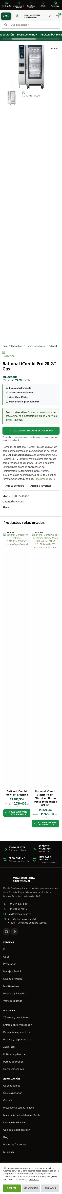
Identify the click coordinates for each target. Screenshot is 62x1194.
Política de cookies (13, 1061)
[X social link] (16, 507)
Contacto (8, 1100)
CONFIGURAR (31, 1188)
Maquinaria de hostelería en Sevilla (21, 1115)
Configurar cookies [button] (13, 1069)
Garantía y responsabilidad (17, 1039)
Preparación (9, 964)
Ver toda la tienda (12, 1000)
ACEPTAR (12, 1188)
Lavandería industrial (14, 1122)
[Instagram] (6, 931)
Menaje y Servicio (12, 971)
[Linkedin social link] (24, 507)
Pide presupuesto (45, 478)
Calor (6, 956)
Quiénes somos (11, 1085)
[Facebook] (14, 931)
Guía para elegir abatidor (16, 1129)
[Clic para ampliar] (8, 83)
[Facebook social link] (12, 507)
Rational (53, 346)
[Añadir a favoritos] (17, 784)
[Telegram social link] (28, 507)
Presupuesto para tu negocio (19, 1107)
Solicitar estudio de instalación (31, 430)
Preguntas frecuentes (14, 1144)
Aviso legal (9, 1046)
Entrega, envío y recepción (17, 1024)
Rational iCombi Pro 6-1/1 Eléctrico (16, 792)
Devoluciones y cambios (16, 1032)
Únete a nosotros (12, 1093)
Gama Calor (16, 346)
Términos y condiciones (16, 1017)
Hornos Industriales (35, 346)
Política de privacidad (14, 1054)
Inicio (5, 346)
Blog (5, 1137)
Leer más (34, 1179)
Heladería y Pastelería (14, 993)
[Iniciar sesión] (49, 16)
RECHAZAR (50, 1188)
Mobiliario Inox (25, 34)
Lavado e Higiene (12, 978)
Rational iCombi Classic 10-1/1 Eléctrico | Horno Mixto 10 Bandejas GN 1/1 (45, 798)
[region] (31, 1178)
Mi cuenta (8, 1152)
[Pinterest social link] (20, 507)
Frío (5, 949)
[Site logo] (17, 16)
